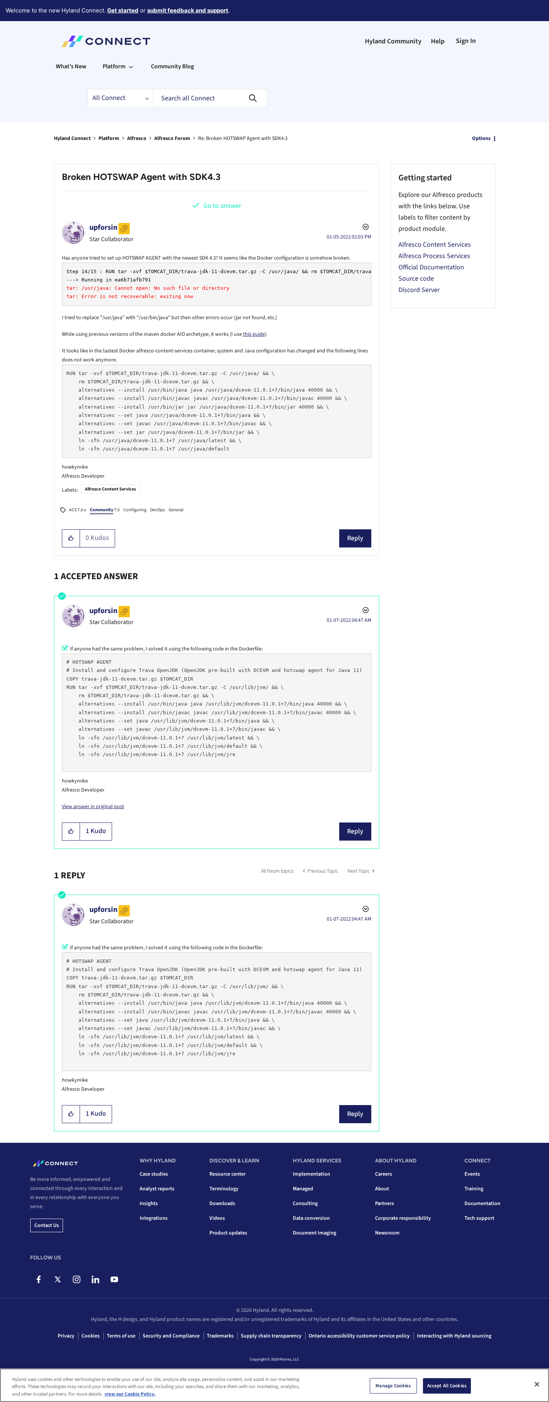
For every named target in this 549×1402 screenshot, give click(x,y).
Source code (416, 278)
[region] (274, 1385)
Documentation (482, 1203)
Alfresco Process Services (434, 256)
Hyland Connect (72, 138)
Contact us (46, 1225)
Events (472, 1174)
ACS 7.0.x (77, 510)
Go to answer (222, 206)
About (382, 1189)
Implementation (311, 1174)
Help (437, 41)
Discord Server (419, 290)
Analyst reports (157, 1189)
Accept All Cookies (447, 1385)
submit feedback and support (187, 10)
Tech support (479, 1218)
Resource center (227, 1174)
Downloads (222, 1203)
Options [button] (481, 138)
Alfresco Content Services (110, 489)
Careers (383, 1174)
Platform (108, 138)
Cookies (91, 1336)
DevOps (157, 510)
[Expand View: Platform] (131, 66)
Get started (122, 10)
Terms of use (121, 1336)
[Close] (537, 1384)
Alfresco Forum (172, 138)
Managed (303, 1189)
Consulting (305, 1203)
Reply (355, 538)
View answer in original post (93, 806)
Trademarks (220, 1336)
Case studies (154, 1174)
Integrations (154, 1218)
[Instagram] (76, 1279)
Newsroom (387, 1233)
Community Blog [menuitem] (172, 66)
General (176, 510)
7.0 (105, 510)
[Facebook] (38, 1279)
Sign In (466, 41)
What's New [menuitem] (71, 66)
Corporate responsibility (403, 1218)
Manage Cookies (393, 1385)
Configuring (134, 510)
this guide (254, 334)
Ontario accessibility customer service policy (359, 1336)
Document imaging (314, 1233)
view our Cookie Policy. (130, 1394)
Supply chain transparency (271, 1336)
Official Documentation (431, 267)
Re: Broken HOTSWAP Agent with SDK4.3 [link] (243, 138)
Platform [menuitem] (114, 66)
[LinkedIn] (95, 1279)
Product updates (228, 1233)
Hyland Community (393, 41)
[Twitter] (57, 1279)
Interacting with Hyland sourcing (454, 1336)
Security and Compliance (171, 1336)
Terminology (223, 1189)
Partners (384, 1203)
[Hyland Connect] (106, 41)
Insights (149, 1203)
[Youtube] (114, 1279)
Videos (217, 1218)
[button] (71, 538)
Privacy (66, 1336)
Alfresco (136, 138)
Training (473, 1189)
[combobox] (210, 98)
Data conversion (311, 1218)
